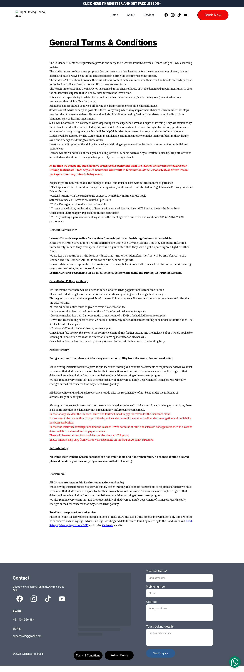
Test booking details (160, 626)
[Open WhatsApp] (234, 662)
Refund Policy (119, 655)
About (131, 15)
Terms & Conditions (88, 655)
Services (149, 15)
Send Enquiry (160, 653)
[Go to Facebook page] (168, 15)
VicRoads (107, 525)
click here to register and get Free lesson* (122, 3)
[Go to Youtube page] (185, 15)
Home (114, 15)
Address (151, 601)
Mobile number (156, 586)
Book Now (213, 15)
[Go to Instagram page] (174, 15)
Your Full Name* (156, 571)
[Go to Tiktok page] (180, 15)
